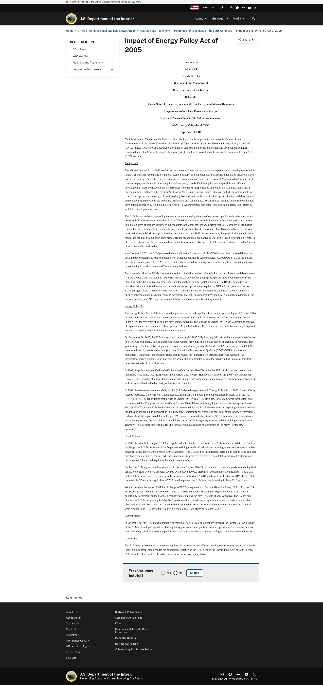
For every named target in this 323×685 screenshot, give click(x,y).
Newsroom (208, 7)
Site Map (71, 657)
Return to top (74, 597)
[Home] (71, 18)
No (180, 572)
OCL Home (79, 49)
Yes (168, 572)
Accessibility (73, 617)
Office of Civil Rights (78, 646)
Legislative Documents (87, 69)
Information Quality (77, 640)
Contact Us (72, 623)
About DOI (72, 612)
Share (246, 39)
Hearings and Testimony (88, 62)
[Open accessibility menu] (222, 7)
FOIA (118, 623)
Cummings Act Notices (128, 617)
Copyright (72, 629)
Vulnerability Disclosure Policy (133, 649)
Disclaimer (72, 634)
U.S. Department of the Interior (106, 19)
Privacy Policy (74, 652)
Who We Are (80, 56)
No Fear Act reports (127, 643)
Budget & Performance (128, 612)
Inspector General (126, 637)
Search (253, 18)
